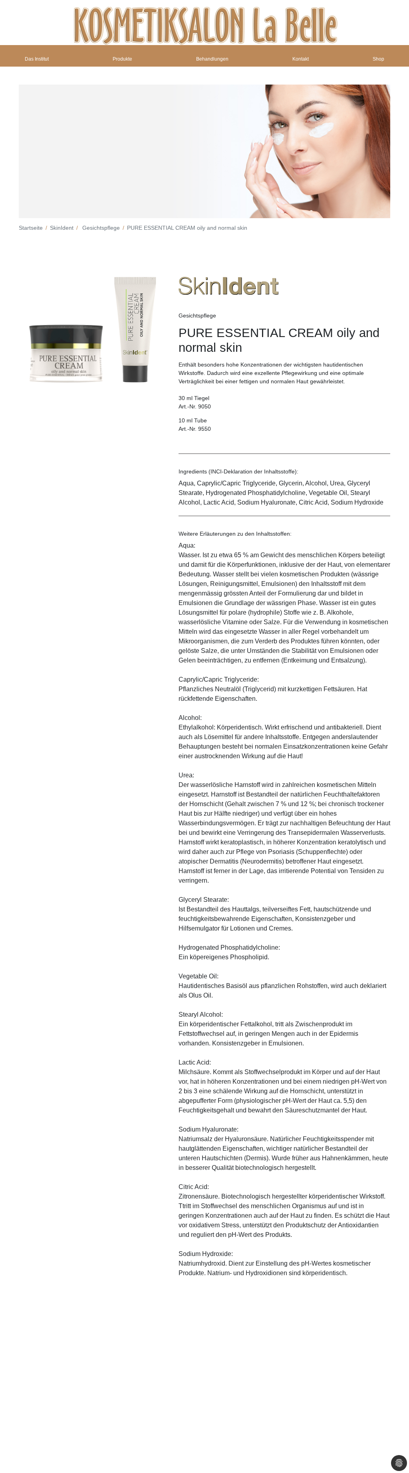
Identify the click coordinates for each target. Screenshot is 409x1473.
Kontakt (300, 59)
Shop (378, 59)
